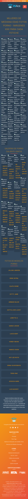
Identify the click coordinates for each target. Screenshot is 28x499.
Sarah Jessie (14, 326)
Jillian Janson (14, 270)
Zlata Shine (14, 286)
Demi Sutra (14, 278)
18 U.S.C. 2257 (14, 455)
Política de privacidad (14, 458)
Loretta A (14, 318)
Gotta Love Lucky (14, 310)
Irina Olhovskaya (14, 365)
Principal (14, 436)
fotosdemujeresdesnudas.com (10, 403)
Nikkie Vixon (14, 349)
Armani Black (14, 302)
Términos (14, 461)
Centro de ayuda (14, 463)
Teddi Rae (14, 373)
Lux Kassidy (14, 389)
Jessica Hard (14, 381)
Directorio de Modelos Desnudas (14, 444)
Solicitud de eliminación (14, 453)
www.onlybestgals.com (14, 483)
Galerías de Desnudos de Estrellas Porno (14, 441)
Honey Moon (14, 341)
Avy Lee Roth (14, 357)
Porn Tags (14, 439)
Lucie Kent (14, 334)
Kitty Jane (14, 294)
